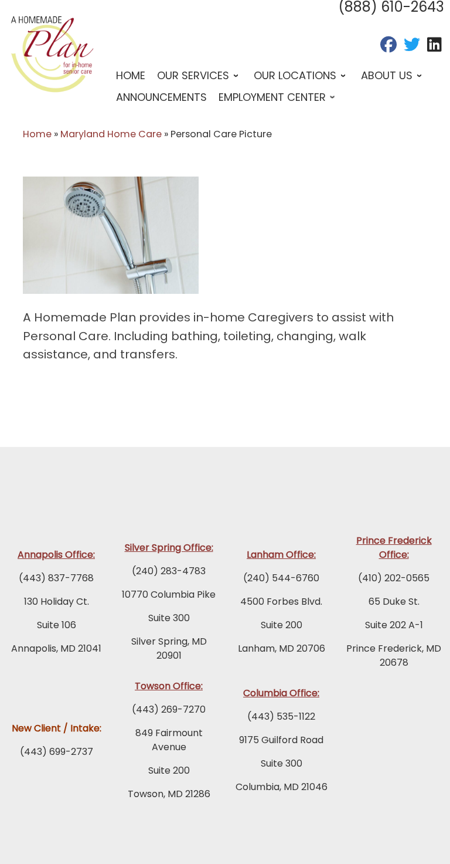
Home (37, 134)
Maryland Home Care (111, 134)
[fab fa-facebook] (388, 47)
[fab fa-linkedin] (434, 47)
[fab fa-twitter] (412, 47)
